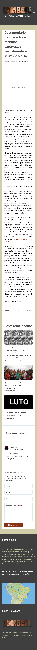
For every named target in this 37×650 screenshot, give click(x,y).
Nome (9, 486)
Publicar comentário (13, 525)
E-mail (9, 492)
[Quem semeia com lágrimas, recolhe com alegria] (18, 372)
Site (7, 499)
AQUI (4, 637)
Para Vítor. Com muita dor (15, 412)
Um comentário (24, 61)
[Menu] (34, 12)
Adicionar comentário (14, 506)
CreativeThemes (8, 647)
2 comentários (9, 418)
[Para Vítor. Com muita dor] (18, 402)
